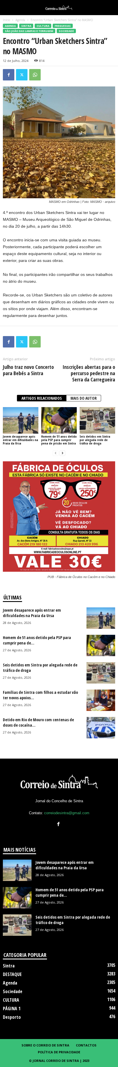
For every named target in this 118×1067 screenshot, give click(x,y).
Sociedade (66, 31)
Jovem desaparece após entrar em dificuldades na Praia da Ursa (20, 439)
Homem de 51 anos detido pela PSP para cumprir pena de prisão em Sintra (59, 439)
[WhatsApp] (35, 74)
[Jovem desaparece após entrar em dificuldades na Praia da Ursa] (20, 420)
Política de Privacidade (59, 1052)
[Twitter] (21, 74)
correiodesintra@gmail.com (66, 813)
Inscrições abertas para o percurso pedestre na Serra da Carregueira (88, 373)
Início (6, 20)
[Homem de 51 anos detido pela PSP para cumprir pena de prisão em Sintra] (59, 420)
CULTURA (43, 26)
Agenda (20, 20)
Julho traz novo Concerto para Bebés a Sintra (28, 370)
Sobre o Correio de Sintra (45, 1045)
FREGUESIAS (63, 26)
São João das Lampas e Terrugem (29, 31)
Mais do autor (83, 398)
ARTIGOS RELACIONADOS (41, 398)
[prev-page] (55, 453)
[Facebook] (8, 74)
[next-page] (62, 453)
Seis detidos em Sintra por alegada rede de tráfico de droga (95, 439)
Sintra (26, 26)
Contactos (86, 1045)
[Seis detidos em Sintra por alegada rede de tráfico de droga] (97, 420)
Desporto (12, 1017)
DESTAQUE (12, 974)
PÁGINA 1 (11, 1008)
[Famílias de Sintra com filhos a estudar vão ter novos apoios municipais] (100, 700)
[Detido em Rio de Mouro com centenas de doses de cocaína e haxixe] (100, 727)
